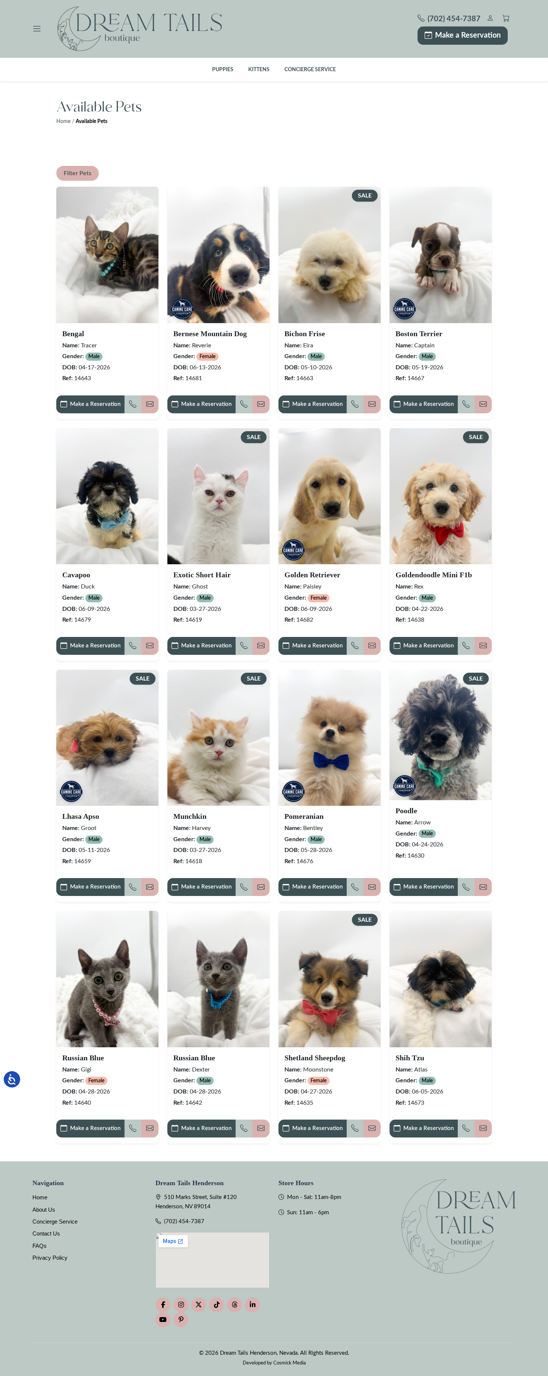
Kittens (259, 69)
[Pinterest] (180, 1319)
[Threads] (234, 1304)
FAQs (39, 1246)
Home (63, 121)
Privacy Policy (49, 1258)
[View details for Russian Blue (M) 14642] (218, 979)
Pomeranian (304, 816)
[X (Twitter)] (198, 1304)
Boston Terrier (419, 333)
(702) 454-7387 (184, 1221)
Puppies (222, 69)
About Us (43, 1209)
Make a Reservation (468, 35)
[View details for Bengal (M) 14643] (107, 255)
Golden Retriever (312, 575)
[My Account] (490, 19)
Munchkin (190, 816)
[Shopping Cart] (506, 19)
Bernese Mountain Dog (210, 333)
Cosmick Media (289, 1363)
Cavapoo (76, 575)
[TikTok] (216, 1304)
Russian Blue (83, 1058)
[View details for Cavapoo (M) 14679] (107, 496)
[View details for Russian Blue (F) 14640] (107, 979)
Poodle (406, 811)
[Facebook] (162, 1304)
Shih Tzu (410, 1058)
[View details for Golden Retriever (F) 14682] (329, 496)
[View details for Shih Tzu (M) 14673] (441, 979)
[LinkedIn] (252, 1304)
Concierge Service (310, 69)
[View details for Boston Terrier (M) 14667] (441, 255)
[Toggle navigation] (36, 28)
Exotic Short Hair (202, 575)
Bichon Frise (304, 333)
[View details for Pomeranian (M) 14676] (329, 738)
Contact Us (46, 1233)
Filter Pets (77, 173)
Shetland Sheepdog (314, 1058)
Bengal (73, 333)
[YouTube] (162, 1319)
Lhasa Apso (80, 816)
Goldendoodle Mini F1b (434, 575)
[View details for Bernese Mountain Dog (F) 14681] (218, 255)
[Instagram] (180, 1304)
